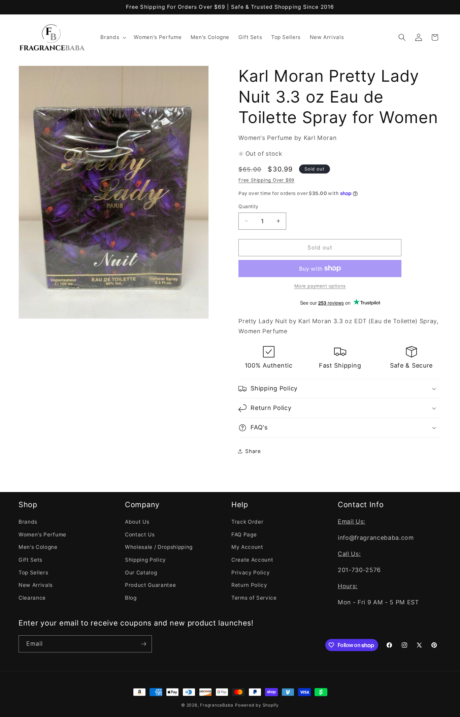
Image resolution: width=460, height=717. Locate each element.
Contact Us (140, 534)
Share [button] (253, 451)
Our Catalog (141, 572)
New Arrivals (36, 585)
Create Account (252, 560)
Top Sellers (33, 572)
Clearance (32, 598)
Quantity (248, 206)
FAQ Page (244, 534)
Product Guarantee (150, 585)
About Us (137, 522)
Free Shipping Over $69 (266, 180)
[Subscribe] (143, 644)
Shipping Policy (145, 560)
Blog (131, 598)
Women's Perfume (42, 534)
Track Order (247, 522)
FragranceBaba (216, 705)
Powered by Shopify (257, 705)
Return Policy (249, 585)
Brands (28, 522)
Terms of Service (254, 598)
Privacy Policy (250, 572)
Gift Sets (30, 560)
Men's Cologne (38, 547)
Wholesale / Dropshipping (159, 547)
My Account (247, 547)
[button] (112, 37)
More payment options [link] (320, 286)
